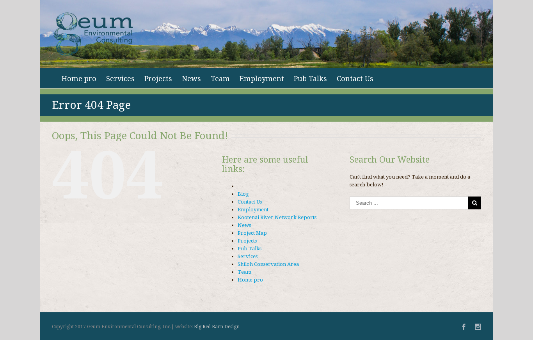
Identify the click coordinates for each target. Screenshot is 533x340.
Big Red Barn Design (217, 326)
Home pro (79, 78)
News (191, 78)
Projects (158, 78)
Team (220, 78)
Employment (262, 78)
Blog (243, 194)
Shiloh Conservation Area (268, 264)
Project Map (252, 233)
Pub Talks (310, 78)
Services (120, 78)
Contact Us (355, 78)
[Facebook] (464, 327)
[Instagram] (478, 327)
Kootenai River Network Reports (277, 217)
